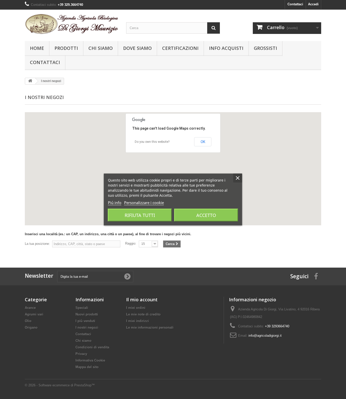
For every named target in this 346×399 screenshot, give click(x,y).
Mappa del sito (87, 367)
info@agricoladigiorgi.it (265, 335)
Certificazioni (180, 48)
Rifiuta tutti (140, 215)
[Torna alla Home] (30, 81)
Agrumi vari (34, 314)
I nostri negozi (86, 327)
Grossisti (265, 48)
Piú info (114, 202)
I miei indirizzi (137, 321)
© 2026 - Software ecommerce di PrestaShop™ (60, 385)
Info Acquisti (226, 48)
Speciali (81, 308)
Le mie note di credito (143, 314)
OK (203, 142)
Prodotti (66, 48)
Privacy (81, 354)
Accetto (206, 215)
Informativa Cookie (90, 360)
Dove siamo (137, 48)
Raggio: (130, 243)
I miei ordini (135, 308)
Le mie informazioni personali (150, 327)
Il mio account (142, 299)
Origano (31, 327)
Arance (30, 308)
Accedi (313, 4)
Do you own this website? (152, 142)
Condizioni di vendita (92, 347)
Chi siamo (100, 48)
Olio (28, 321)
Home (37, 48)
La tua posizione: (37, 244)
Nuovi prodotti (86, 314)
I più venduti (85, 321)
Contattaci (295, 4)
